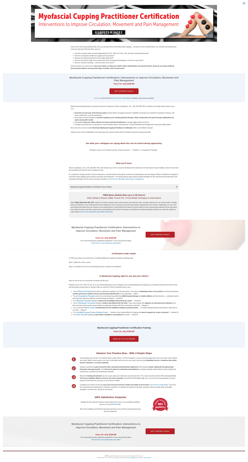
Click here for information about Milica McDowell (96, 212)
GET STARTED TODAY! (124, 91)
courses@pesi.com (133, 457)
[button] (244, 3)
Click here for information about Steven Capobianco (126, 179)
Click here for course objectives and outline (106, 243)
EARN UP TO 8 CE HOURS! (124, 339)
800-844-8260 (116, 404)
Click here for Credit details (121, 98)
